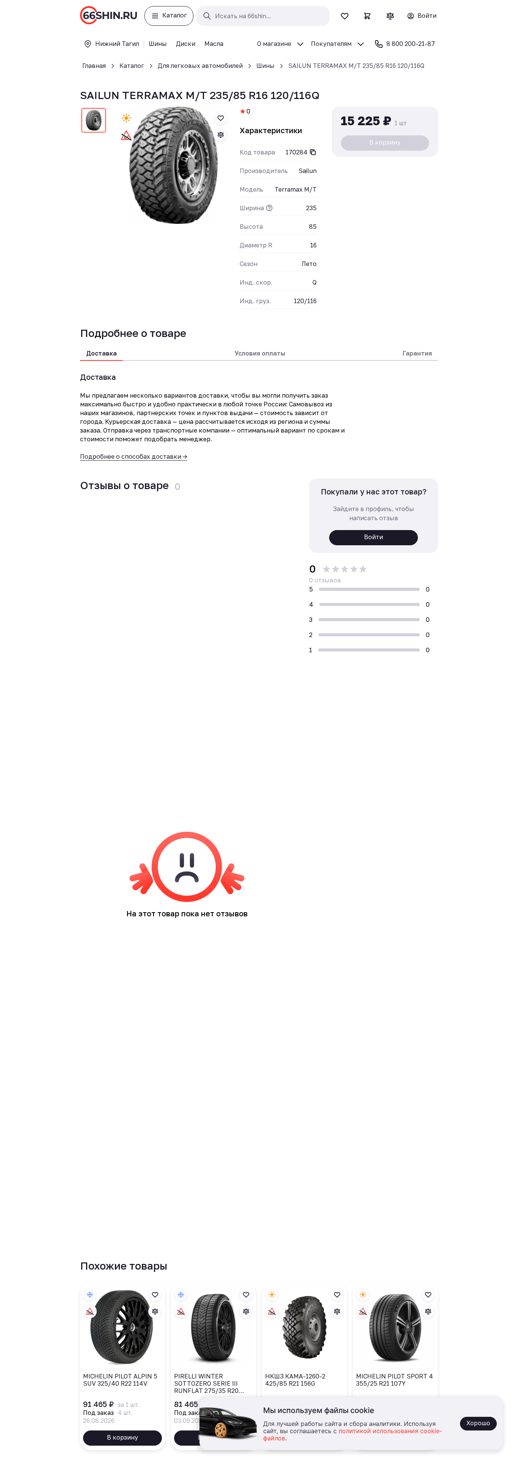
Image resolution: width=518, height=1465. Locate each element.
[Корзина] (367, 16)
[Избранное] (344, 16)
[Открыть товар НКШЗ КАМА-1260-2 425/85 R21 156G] (304, 1366)
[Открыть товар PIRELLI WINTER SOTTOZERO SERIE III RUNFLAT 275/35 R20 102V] (213, 1366)
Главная (94, 65)
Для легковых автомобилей (200, 65)
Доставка (101, 353)
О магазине (274, 43)
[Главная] (108, 16)
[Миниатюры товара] (93, 122)
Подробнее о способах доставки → (133, 456)
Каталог (131, 65)
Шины (265, 65)
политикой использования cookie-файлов (352, 1434)
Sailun (307, 171)
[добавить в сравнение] (221, 135)
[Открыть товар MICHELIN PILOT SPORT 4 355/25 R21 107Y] (395, 1366)
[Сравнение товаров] (390, 16)
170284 (297, 152)
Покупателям (331, 43)
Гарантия (417, 353)
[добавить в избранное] (221, 118)
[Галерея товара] (173, 165)
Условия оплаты (259, 353)
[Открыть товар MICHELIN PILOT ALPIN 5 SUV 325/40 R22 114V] (122, 1366)
